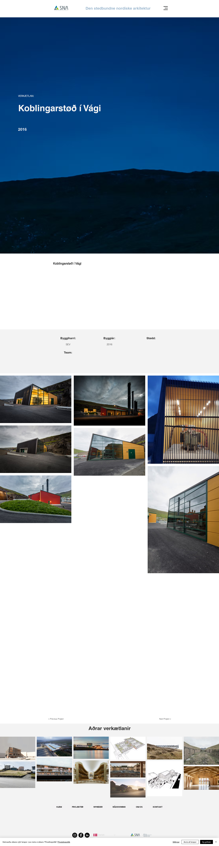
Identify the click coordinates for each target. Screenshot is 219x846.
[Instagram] (74, 835)
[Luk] (215, 842)
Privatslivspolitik (64, 842)
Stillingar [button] (176, 842)
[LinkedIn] (87, 835)
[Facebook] (80, 835)
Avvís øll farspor (190, 842)
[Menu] (165, 8)
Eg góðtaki (206, 842)
